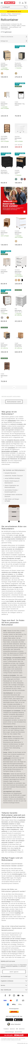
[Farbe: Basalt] (22, 179)
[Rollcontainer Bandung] (7, 128)
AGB (17, 1028)
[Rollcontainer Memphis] (7, 53)
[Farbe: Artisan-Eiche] (8, 317)
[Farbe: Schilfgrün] (16, 179)
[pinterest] (10, 996)
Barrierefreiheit (18, 1031)
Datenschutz (21, 1028)
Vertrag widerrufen (21, 1043)
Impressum (12, 1028)
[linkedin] (23, 996)
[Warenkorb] (25, 2)
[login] (22, 3)
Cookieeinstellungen (9, 1031)
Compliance (6, 1028)
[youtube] (18, 996)
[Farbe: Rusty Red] (24, 179)
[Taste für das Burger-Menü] (2, 3)
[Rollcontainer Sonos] (7, 222)
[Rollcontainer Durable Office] (21, 334)
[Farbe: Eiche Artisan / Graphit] (16, 241)
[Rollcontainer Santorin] (7, 91)
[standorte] (20, 3)
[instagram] (14, 996)
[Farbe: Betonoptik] (2, 317)
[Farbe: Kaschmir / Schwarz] (22, 280)
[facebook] (5, 996)
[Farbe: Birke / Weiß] (16, 73)
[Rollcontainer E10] (21, 128)
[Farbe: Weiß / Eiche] (2, 73)
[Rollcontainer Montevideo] (21, 259)
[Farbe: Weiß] (2, 112)
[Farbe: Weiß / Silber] (19, 280)
